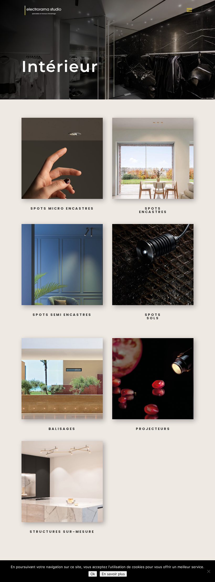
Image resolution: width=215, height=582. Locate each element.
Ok (92, 574)
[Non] (208, 571)
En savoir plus (113, 574)
